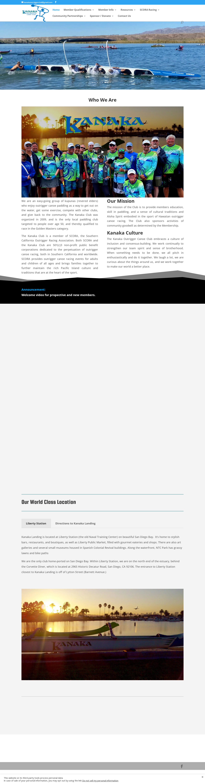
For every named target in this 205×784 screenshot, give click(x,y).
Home (56, 10)
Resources (127, 10)
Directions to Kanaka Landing (75, 523)
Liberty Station (36, 523)
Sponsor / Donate (100, 16)
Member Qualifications (77, 10)
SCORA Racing (148, 10)
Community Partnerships (68, 16)
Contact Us (124, 16)
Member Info (106, 10)
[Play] (102, 152)
